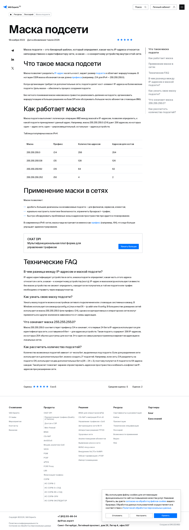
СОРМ (46, 479)
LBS (45, 471)
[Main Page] (10, 14)
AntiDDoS (48, 441)
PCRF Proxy (49, 466)
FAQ (115, 443)
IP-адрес (59, 73)
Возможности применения (125, 434)
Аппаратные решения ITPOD (91, 430)
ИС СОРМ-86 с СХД (53, 492)
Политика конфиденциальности (23, 523)
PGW (46, 453)
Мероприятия (15, 421)
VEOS (46, 449)
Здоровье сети (86, 434)
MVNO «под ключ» (87, 447)
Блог (150, 413)
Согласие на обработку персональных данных (30, 526)
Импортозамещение (88, 460)
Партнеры (153, 407)
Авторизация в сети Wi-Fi (90, 426)
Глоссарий (118, 430)
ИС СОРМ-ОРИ (51, 496)
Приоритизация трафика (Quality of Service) (59, 418)
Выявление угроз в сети (89, 443)
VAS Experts (14, 413)
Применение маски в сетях (161, 66)
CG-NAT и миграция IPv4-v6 (91, 417)
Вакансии (13, 430)
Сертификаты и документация (127, 413)
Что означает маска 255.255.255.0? (161, 101)
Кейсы (116, 417)
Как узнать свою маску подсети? (162, 92)
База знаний (155, 419)
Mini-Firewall (50, 428)
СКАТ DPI (48, 413)
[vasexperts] (12, 7)
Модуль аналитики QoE (54, 445)
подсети (100, 73)
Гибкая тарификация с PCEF (91, 456)
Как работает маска (161, 58)
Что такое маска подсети (159, 51)
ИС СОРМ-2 (50, 483)
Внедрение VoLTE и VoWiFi (90, 451)
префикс (95, 222)
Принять (166, 516)
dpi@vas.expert (66, 521)
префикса (77, 77)
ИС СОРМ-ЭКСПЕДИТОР (56, 501)
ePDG (46, 462)
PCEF (46, 458)
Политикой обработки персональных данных (147, 508)
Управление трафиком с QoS (92, 421)
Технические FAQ (159, 72)
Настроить (141, 516)
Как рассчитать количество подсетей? (162, 110)
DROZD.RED (175, 525)
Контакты (13, 426)
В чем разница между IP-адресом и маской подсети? (161, 82)
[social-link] (12, 50)
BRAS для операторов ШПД (91, 413)
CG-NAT (47, 436)
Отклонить (117, 516)
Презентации (119, 421)
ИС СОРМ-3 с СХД (53, 488)
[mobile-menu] (182, 7)
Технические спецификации (126, 426)
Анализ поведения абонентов (92, 439)
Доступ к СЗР (51, 423)
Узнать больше (129, 246)
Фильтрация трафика (53, 475)
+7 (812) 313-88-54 (67, 516)
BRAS (46, 432)
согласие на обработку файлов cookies (146, 501)
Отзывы (12, 417)
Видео (116, 439)
